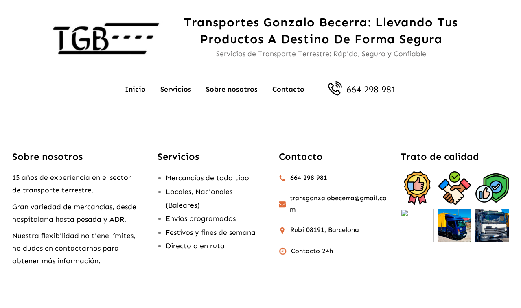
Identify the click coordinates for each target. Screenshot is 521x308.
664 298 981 (371, 89)
